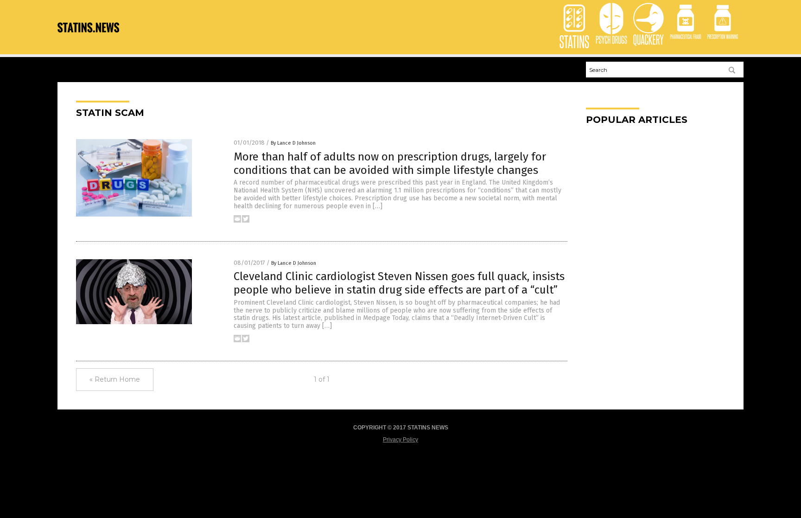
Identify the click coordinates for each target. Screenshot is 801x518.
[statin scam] (88, 39)
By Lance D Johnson (293, 143)
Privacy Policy (400, 439)
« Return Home (114, 379)
